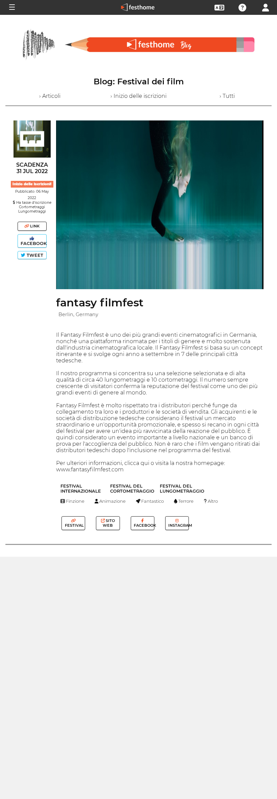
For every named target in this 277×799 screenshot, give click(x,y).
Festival (74, 525)
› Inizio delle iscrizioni (138, 96)
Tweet (34, 255)
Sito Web (109, 523)
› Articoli (49, 96)
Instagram (178, 525)
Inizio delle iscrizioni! (31, 184)
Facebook (33, 243)
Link (34, 226)
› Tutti (227, 96)
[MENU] (11, 7)
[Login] (265, 6)
